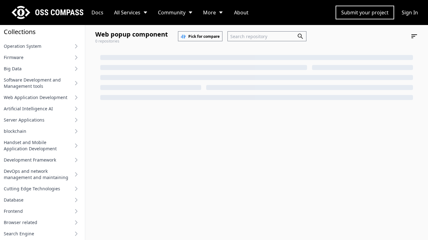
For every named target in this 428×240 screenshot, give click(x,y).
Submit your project (365, 12)
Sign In (410, 12)
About (241, 12)
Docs (97, 12)
